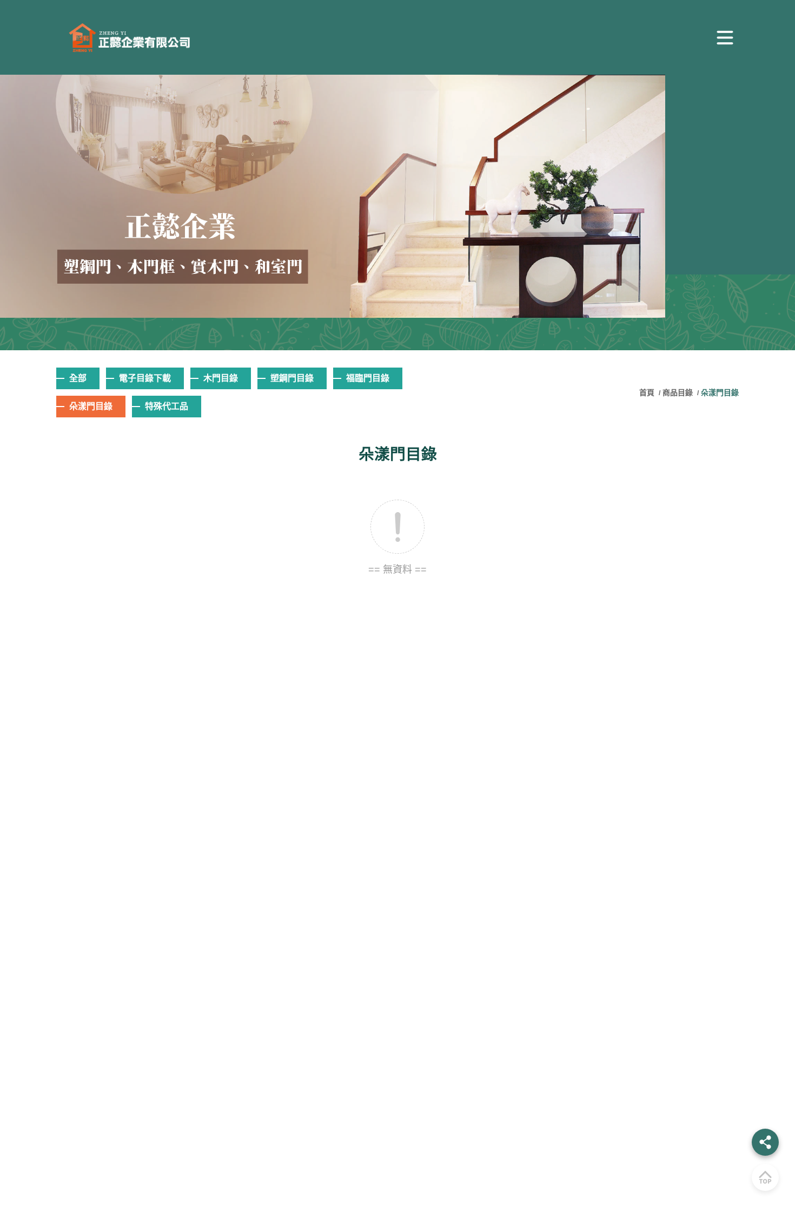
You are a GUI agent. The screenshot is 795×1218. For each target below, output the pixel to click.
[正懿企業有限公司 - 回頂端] (765, 1177)
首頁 (648, 392)
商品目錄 (677, 392)
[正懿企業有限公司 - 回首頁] (123, 37)
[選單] (725, 37)
